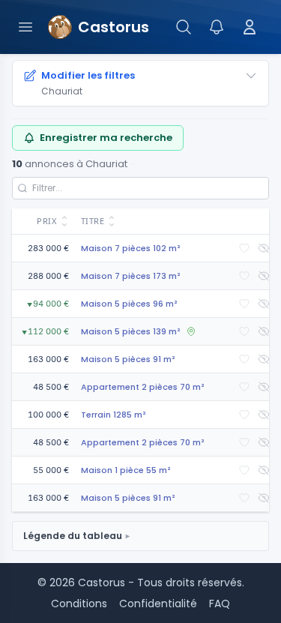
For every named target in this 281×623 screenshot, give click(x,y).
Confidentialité (158, 603)
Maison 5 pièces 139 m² (131, 331)
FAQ (219, 603)
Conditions (79, 603)
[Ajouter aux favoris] (244, 248)
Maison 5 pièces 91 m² (128, 359)
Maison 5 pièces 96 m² (129, 304)
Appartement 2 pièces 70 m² (143, 387)
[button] (43, 221)
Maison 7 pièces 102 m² (131, 248)
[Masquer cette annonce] (263, 248)
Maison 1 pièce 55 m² (126, 470)
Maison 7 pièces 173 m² (131, 276)
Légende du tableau (72, 535)
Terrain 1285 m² (113, 415)
